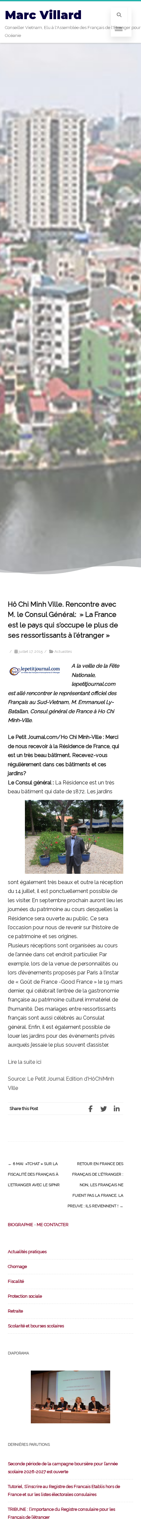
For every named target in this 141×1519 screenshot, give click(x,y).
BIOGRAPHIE (20, 1224)
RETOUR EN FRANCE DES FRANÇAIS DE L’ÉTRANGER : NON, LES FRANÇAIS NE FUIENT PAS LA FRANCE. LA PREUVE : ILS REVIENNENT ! (95, 1184)
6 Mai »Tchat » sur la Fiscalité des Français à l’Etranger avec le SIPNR (34, 1174)
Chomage (17, 1266)
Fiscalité (16, 1281)
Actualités (63, 651)
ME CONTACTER (53, 1224)
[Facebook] (90, 1108)
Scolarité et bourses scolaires (36, 1325)
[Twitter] (103, 1108)
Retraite (15, 1311)
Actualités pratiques (27, 1251)
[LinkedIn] (116, 1108)
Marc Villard (43, 15)
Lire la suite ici (24, 1062)
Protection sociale (25, 1296)
